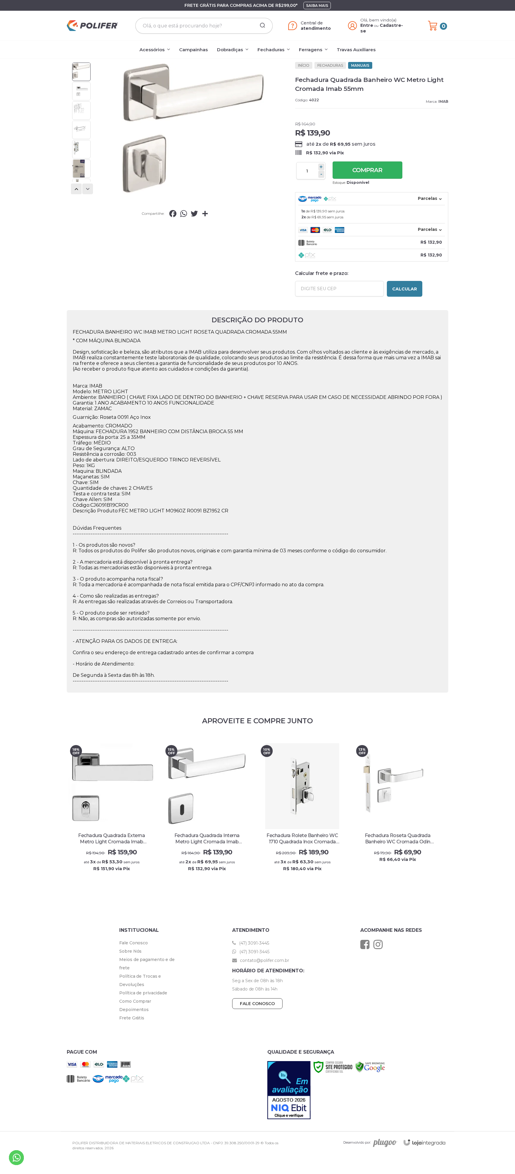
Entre (366, 25)
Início (303, 65)
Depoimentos (134, 1009)
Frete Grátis (131, 1018)
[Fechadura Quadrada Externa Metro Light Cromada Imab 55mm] (111, 812)
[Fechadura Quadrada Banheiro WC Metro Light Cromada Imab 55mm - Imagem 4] (81, 130)
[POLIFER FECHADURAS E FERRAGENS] (92, 25)
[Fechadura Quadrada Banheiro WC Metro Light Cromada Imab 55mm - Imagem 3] (81, 110)
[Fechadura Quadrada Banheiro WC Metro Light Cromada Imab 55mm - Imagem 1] (81, 72)
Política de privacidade (143, 993)
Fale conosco (257, 1003)
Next (88, 189)
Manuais (360, 65)
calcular (404, 289)
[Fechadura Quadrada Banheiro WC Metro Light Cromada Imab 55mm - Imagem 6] (81, 168)
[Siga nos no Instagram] (379, 944)
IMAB (443, 101)
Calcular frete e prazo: (321, 273)
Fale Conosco (133, 943)
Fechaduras (330, 65)
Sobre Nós (130, 951)
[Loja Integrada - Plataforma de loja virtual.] (424, 1142)
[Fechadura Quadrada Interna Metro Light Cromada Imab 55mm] (206, 812)
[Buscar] (260, 25)
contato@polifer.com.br (264, 960)
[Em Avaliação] (289, 1090)
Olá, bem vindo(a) (378, 20)
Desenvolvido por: (357, 1142)
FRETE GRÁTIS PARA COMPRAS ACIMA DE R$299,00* (240, 5)
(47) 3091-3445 (253, 943)
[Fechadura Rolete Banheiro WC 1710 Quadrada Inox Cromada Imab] (302, 812)
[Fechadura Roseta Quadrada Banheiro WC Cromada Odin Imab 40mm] (397, 812)
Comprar (367, 170)
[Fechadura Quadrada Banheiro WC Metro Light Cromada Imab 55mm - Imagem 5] (81, 149)
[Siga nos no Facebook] (366, 944)
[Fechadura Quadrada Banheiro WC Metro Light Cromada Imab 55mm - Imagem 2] (81, 91)
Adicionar (122, 874)
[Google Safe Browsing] (370, 1066)
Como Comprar (135, 1001)
